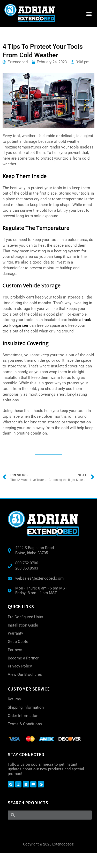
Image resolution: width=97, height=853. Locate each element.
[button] (89, 13)
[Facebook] (11, 784)
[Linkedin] (26, 784)
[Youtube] (33, 784)
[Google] (41, 784)
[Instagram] (18, 784)
